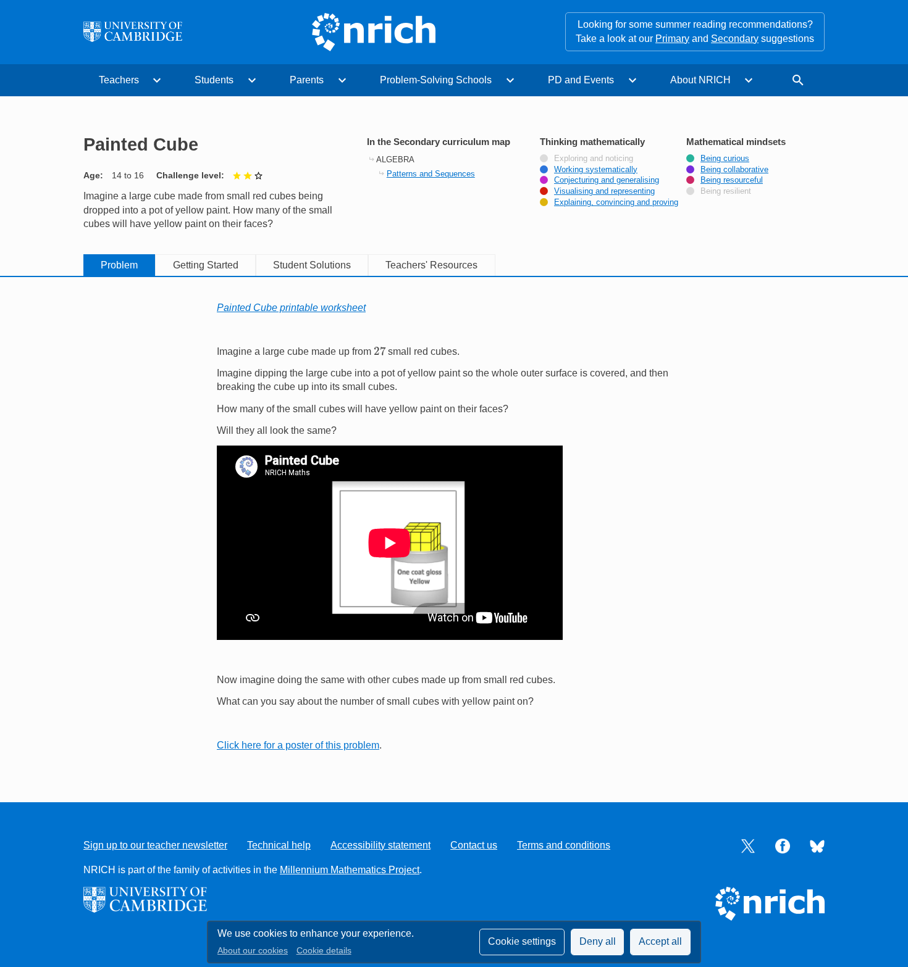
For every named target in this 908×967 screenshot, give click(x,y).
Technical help (279, 845)
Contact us (473, 845)
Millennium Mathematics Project (349, 870)
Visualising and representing (604, 191)
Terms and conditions (563, 845)
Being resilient (725, 191)
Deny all (597, 941)
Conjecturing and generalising (606, 180)
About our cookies (252, 950)
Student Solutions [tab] (312, 265)
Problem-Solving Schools (436, 80)
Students (214, 80)
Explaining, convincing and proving (616, 202)
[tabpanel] (454, 526)
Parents (307, 80)
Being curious (724, 158)
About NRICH (700, 80)
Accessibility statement (380, 845)
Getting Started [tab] (205, 265)
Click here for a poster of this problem (298, 745)
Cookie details (323, 950)
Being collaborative (734, 169)
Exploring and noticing (593, 158)
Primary (672, 38)
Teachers (119, 80)
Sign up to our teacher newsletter (155, 845)
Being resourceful (731, 180)
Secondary (735, 38)
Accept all (660, 941)
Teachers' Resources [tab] (431, 265)
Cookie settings (522, 941)
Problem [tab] (119, 265)
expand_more (156, 80)
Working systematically (595, 169)
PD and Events (581, 80)
